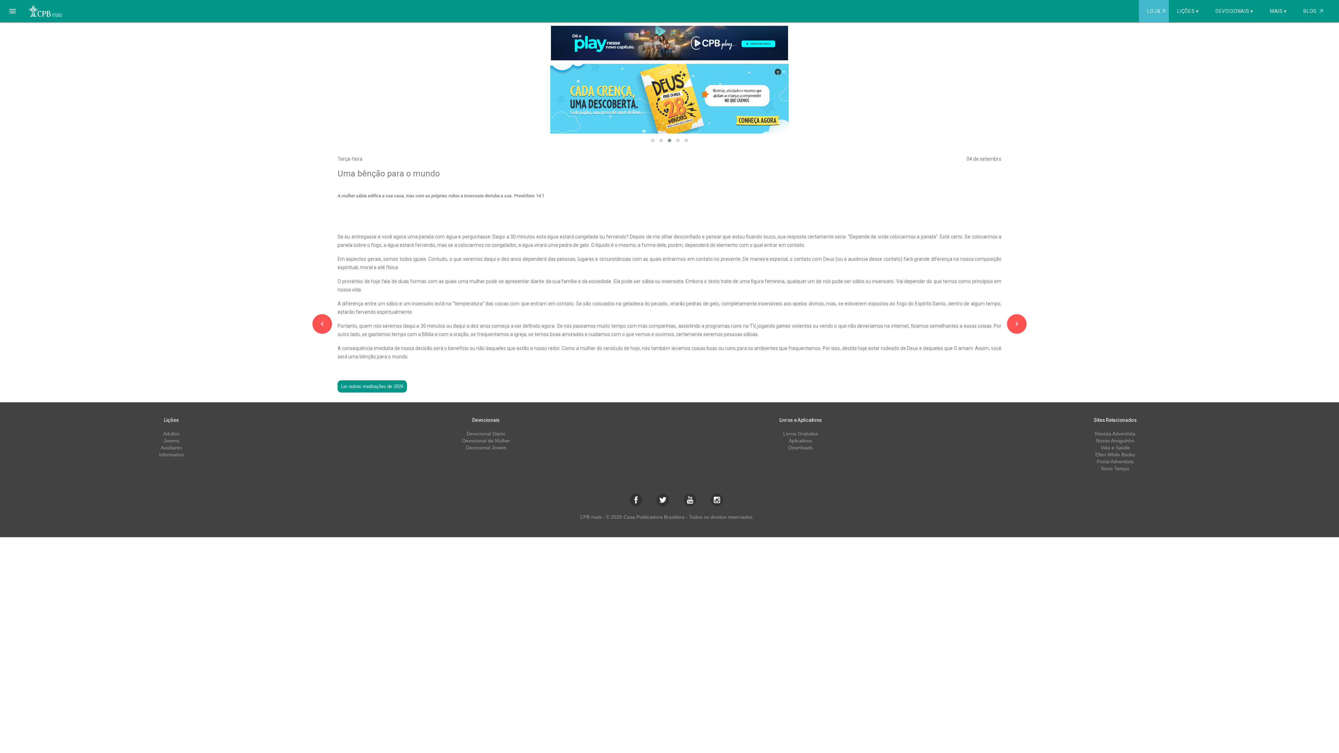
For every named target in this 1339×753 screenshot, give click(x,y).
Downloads (800, 447)
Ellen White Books (1115, 454)
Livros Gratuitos (800, 433)
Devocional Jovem (486, 447)
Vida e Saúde (1115, 447)
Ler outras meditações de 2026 (372, 386)
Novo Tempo (1115, 468)
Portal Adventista (1115, 461)
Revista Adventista (1115, 433)
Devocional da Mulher (486, 440)
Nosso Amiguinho (1115, 440)
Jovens (171, 440)
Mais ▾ (1278, 11)
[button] (12, 11)
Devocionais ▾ (1234, 11)
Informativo (171, 454)
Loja (1156, 11)
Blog (1313, 11)
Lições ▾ (1188, 11)
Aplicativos (800, 440)
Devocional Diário (486, 433)
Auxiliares (171, 447)
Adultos (171, 433)
